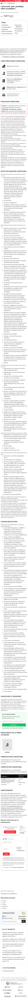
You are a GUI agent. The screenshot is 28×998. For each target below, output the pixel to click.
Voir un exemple (22, 916)
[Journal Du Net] (20, 987)
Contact (13, 977)
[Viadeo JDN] (20, 993)
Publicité (17, 977)
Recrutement (22, 977)
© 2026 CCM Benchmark (21, 980)
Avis (17, 33)
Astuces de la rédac (7, 918)
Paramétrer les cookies (16, 979)
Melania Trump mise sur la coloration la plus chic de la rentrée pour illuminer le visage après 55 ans (13, 959)
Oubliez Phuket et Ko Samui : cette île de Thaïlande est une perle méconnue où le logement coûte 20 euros (13, 934)
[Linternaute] (7, 990)
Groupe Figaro (12, 980)
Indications (5, 25)
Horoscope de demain (8, 971)
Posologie (5, 29)
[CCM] (7, 987)
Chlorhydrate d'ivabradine (7, 781)
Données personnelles (6, 979)
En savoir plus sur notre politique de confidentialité (12, 727)
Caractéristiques (7, 27)
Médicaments (11, 3)
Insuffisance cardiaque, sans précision (13, 57)
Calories (4, 908)
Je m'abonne (13, 725)
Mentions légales (5, 980)
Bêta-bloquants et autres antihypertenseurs (12, 51)
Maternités (5, 906)
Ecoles (3, 902)
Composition (19, 31)
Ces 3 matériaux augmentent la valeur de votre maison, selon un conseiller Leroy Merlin (13, 946)
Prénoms (4, 900)
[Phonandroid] (20, 996)
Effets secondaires (7, 31)
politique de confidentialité (18, 867)
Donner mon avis (10, 832)
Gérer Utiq (24, 979)
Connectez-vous (21, 850)
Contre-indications (7, 33)
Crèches (4, 904)
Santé (4, 916)
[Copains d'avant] (7, 993)
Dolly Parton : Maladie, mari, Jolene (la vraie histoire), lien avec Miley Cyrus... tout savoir (13, 940)
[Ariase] (7, 996)
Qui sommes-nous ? (7, 977)
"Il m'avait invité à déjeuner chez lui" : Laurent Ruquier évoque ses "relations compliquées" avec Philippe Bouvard (12, 952)
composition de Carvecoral (14, 75)
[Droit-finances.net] (20, 990)
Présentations (19, 28)
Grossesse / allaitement (19, 25)
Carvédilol (3, 779)
